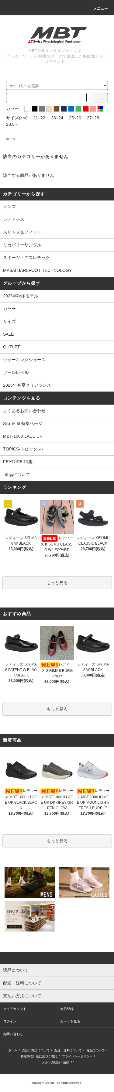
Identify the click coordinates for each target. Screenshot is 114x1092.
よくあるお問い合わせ (24, 410)
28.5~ (11, 124)
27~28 (93, 117)
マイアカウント (14, 1009)
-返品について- (17, 474)
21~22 (39, 117)
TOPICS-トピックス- (23, 449)
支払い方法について (36, 1050)
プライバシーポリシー (77, 1056)
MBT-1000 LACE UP (22, 436)
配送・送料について (68, 1050)
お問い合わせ (13, 1034)
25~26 (75, 117)
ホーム (10, 139)
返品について (96, 1050)
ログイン (9, 1021)
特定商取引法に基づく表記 (39, 1056)
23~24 (57, 117)
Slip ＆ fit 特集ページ (23, 423)
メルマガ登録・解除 (55, 1062)
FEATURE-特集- (18, 461)
